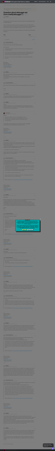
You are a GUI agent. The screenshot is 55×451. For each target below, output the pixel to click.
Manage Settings (30, 229)
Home (7, 2)
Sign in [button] (48, 1)
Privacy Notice (25, 226)
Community (36, 1)
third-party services (21, 227)
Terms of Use (32, 226)
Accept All (24, 229)
